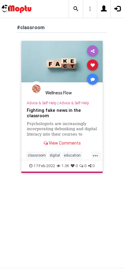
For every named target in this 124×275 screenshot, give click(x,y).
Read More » (62, 65)
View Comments (64, 143)
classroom (37, 155)
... (95, 154)
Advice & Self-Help (42, 103)
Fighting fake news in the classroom (54, 112)
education (72, 155)
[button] (76, 9)
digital (55, 155)
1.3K (65, 165)
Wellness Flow (58, 93)
